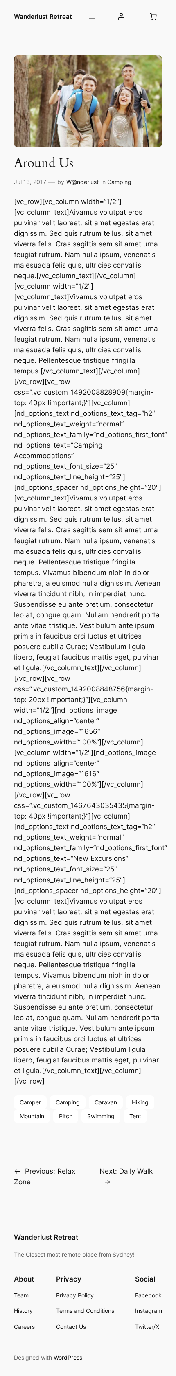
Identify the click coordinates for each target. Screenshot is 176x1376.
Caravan (106, 1102)
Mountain (32, 1116)
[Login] (121, 16)
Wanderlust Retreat (43, 16)
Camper (30, 1102)
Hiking (140, 1102)
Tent (135, 1116)
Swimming (101, 1116)
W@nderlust (82, 181)
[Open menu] (92, 17)
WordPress (68, 1357)
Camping (119, 181)
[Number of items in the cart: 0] (153, 16)
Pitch (65, 1116)
